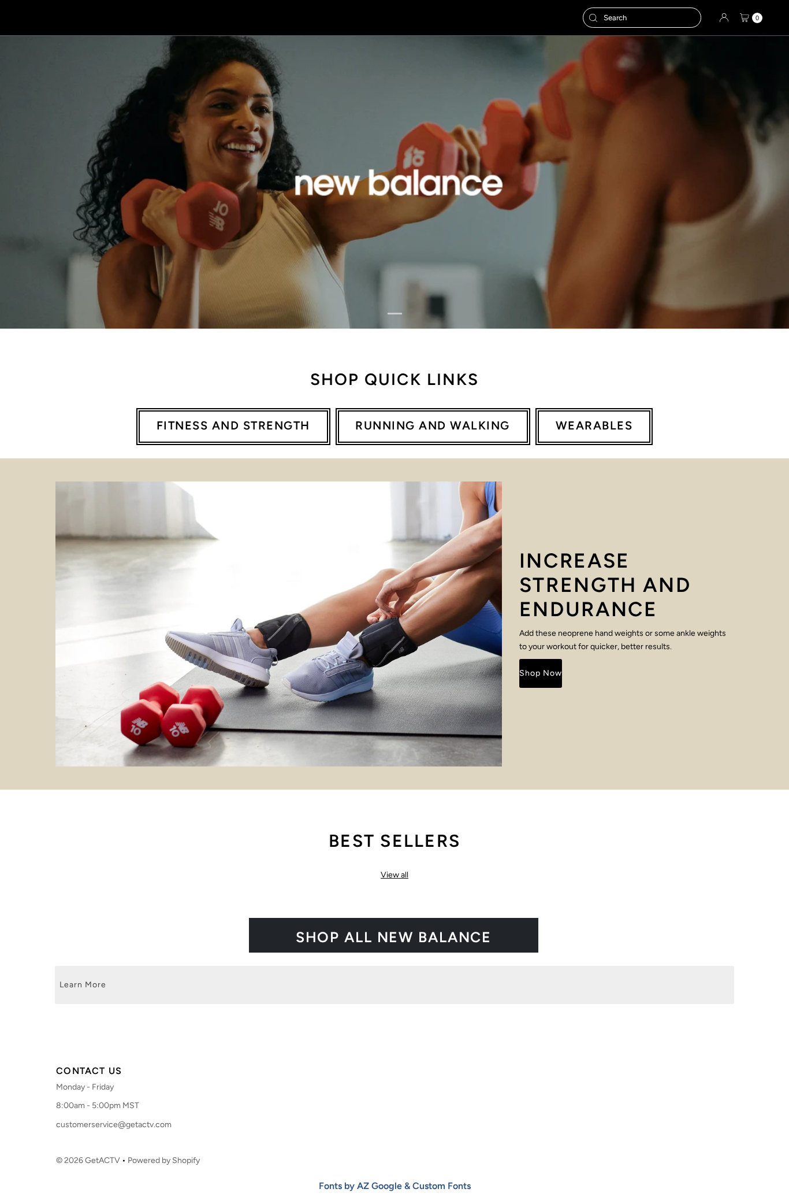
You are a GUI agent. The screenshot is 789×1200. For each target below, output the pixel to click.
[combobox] (642, 17)
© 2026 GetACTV (88, 1160)
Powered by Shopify (164, 1160)
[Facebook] (371, 1039)
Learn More (82, 985)
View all (394, 875)
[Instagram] (391, 1039)
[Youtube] (414, 1039)
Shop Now (540, 673)
